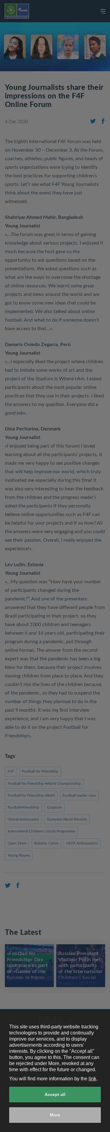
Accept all (55, 1094)
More (55, 1114)
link (92, 1078)
